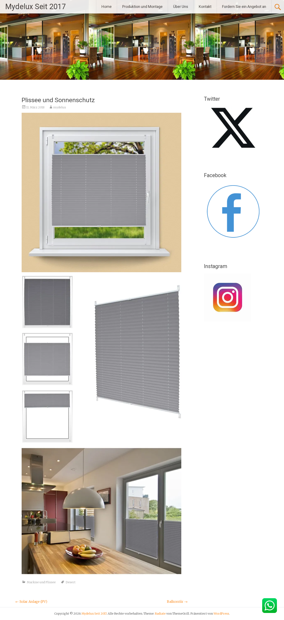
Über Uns (180, 6)
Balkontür (177, 601)
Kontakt (205, 6)
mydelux (59, 107)
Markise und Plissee (41, 582)
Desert (70, 582)
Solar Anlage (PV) (31, 601)
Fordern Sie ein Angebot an (244, 6)
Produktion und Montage (142, 6)
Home (106, 6)
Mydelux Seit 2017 (35, 6)
